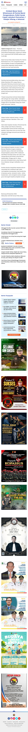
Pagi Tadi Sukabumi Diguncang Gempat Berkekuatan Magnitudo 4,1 (11, 72)
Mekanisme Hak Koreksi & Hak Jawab (14, 725)
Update (19, 243)
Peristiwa (5, 209)
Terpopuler (9, 5)
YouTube (20, 720)
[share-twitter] (13, 218)
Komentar (14, 221)
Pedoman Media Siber (18, 723)
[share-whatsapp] (15, 218)
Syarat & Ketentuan (9, 723)
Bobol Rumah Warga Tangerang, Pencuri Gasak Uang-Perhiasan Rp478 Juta (11, 110)
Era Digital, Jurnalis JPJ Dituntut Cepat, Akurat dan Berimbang (10, 308)
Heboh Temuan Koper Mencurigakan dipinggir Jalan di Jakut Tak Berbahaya (11, 184)
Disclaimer (9, 721)
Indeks (15, 5)
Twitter (17, 720)
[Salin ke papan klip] (17, 218)
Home (2, 5)
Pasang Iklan (15, 721)
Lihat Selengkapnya (13, 334)
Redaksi (4, 721)
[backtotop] (14, 712)
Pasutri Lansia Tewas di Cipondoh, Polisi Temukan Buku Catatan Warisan (12, 141)
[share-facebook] (11, 218)
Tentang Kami (22, 721)
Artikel (21, 5)
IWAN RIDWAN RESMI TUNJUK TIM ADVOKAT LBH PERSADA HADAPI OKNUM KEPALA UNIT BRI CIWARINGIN (10, 315)
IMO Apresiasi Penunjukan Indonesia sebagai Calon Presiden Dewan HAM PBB (13, 203)
